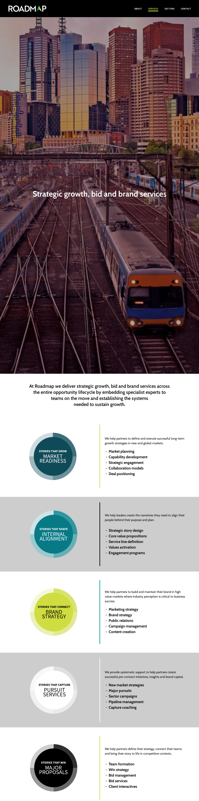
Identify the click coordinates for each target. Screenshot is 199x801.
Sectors (169, 8)
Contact (186, 8)
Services (153, 8)
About (138, 8)
